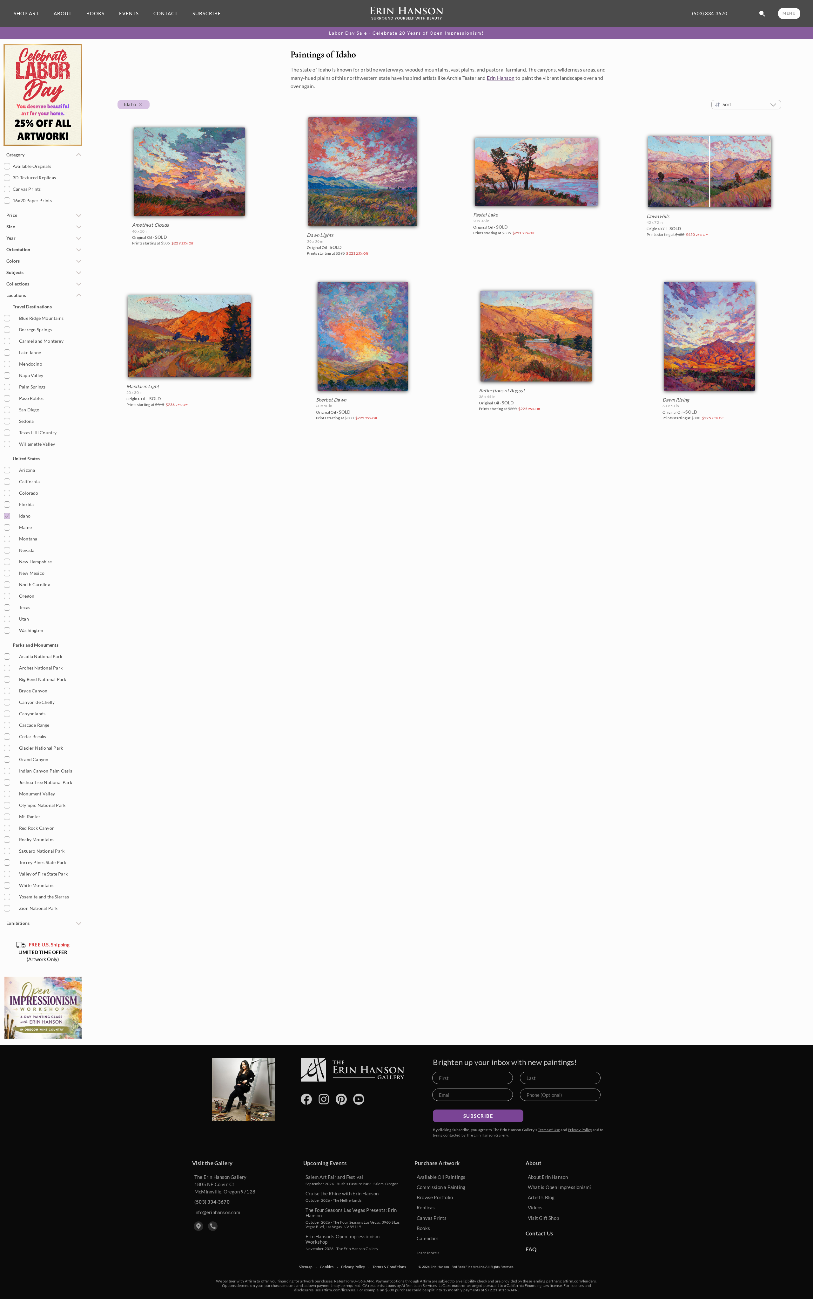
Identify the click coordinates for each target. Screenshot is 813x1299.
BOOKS (95, 13)
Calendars (428, 1238)
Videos (535, 1207)
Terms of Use (549, 1129)
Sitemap (305, 1267)
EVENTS (129, 13)
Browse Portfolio (435, 1197)
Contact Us (539, 1233)
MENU (789, 13)
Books (423, 1228)
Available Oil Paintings (441, 1177)
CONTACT (165, 13)
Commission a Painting (441, 1187)
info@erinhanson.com (217, 1212)
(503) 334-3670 (709, 13)
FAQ (531, 1249)
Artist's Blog (541, 1197)
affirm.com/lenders (579, 1281)
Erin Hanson (500, 78)
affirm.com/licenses (338, 1290)
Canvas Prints (432, 1218)
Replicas (426, 1207)
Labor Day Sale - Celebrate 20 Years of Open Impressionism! (406, 33)
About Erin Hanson (548, 1177)
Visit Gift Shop (543, 1218)
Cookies (326, 1267)
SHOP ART (26, 13)
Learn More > (428, 1252)
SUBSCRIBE (206, 13)
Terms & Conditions (389, 1267)
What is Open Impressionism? (559, 1187)
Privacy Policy (580, 1129)
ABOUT (63, 13)
